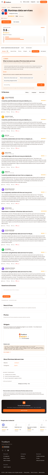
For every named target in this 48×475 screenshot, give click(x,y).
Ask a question (6, 296)
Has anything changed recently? (10, 80)
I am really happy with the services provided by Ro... (17, 156)
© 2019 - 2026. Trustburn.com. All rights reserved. (12, 472)
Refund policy (41, 472)
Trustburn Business (40, 456)
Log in (38, 1)
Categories (33, 1)
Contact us (23, 458)
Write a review (26, 1)
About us (23, 456)
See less (4, 71)
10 (26, 338)
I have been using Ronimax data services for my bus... (18, 252)
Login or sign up (6, 467)
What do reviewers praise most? (26, 77)
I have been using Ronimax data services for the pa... (17, 233)
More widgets (6, 352)
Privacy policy (26, 472)
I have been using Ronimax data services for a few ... (17, 271)
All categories (6, 456)
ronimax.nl (16, 362)
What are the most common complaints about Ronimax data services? (17, 74)
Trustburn (6, 442)
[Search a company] (21, 2)
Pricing (37, 458)
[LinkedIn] (8, 450)
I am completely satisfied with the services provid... (17, 192)
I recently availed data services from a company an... (17, 139)
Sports (8, 7)
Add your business (40, 460)
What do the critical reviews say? (11, 77)
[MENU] (2, 2)
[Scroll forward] (46, 421)
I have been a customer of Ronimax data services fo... (18, 211)
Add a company (6, 460)
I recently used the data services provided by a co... (17, 101)
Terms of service (34, 472)
